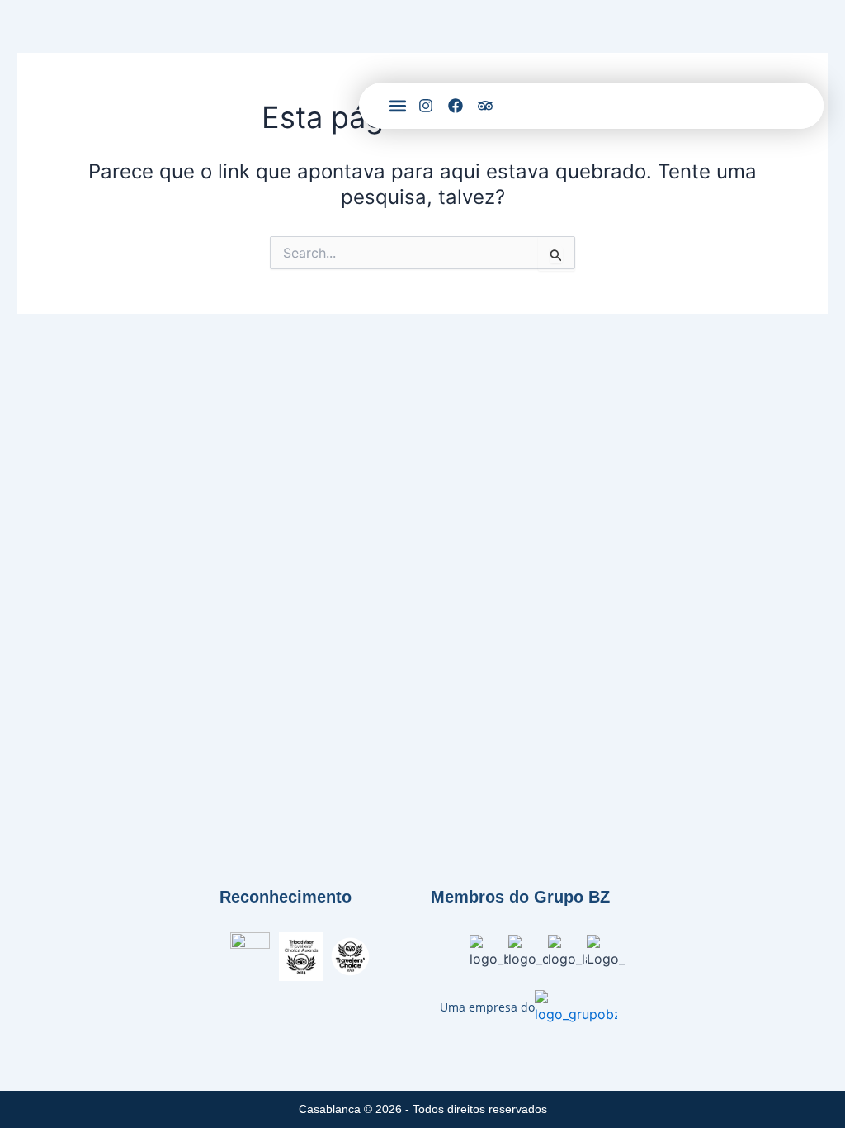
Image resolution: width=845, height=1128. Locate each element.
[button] (397, 106)
